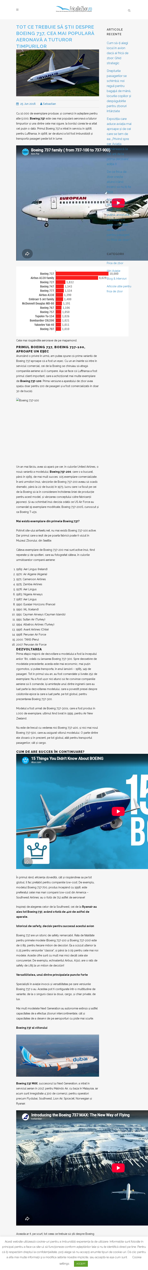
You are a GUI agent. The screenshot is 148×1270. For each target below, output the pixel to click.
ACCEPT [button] (81, 1263)
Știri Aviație (113, 270)
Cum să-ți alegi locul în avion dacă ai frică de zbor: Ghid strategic (117, 53)
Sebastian (49, 103)
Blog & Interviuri (117, 278)
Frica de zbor (115, 263)
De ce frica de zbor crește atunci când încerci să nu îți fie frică (119, 182)
